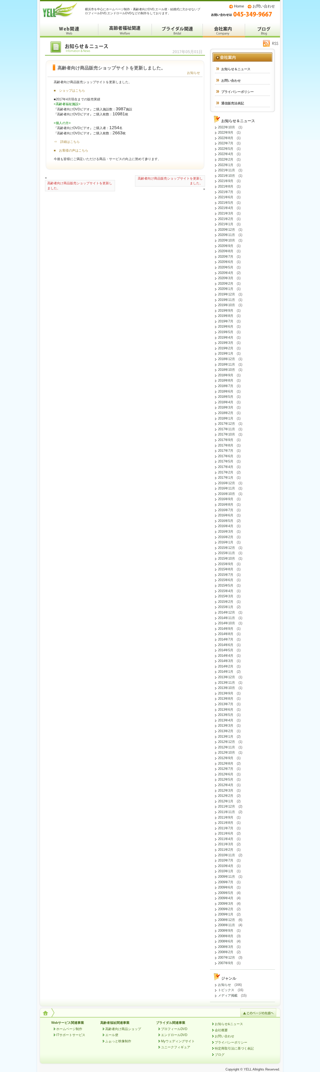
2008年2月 (225, 952)
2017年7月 (225, 450)
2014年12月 (226, 612)
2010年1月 (225, 871)
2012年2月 (225, 796)
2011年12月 (226, 806)
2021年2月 (225, 219)
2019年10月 (226, 305)
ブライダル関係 (177, 29)
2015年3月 (225, 596)
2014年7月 (225, 639)
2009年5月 (225, 893)
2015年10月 (226, 558)
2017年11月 (226, 429)
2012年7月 (225, 769)
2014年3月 (225, 661)
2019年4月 (225, 337)
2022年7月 (225, 143)
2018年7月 (225, 386)
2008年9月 (225, 930)
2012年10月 (226, 752)
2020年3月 (225, 278)
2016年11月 (226, 488)
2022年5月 (225, 149)
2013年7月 (225, 704)
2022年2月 (225, 159)
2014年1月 (225, 671)
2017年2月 (225, 472)
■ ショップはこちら (69, 90)
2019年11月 (226, 300)
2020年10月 (226, 240)
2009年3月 (225, 903)
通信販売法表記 (232, 103)
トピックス (226, 990)
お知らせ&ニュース (229, 1024)
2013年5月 (225, 715)
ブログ (262, 29)
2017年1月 (225, 477)
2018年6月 (225, 391)
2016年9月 (225, 499)
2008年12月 (226, 920)
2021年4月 (225, 208)
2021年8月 (225, 186)
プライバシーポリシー (237, 92)
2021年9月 (225, 181)
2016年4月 (225, 526)
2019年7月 (225, 321)
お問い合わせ (263, 6)
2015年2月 (225, 602)
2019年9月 (225, 310)
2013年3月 (225, 725)
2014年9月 (225, 629)
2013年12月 (226, 677)
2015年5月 (225, 585)
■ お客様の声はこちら (71, 150)
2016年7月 (225, 510)
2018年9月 (225, 375)
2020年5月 (225, 267)
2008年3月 (225, 947)
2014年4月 (225, 655)
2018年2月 (225, 413)
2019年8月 (225, 316)
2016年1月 (225, 542)
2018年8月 (225, 380)
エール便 (111, 1035)
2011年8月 (225, 823)
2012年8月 (225, 763)
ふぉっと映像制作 (118, 1041)
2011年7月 (225, 828)
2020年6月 (225, 262)
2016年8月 (225, 504)
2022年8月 (225, 138)
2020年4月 (225, 273)
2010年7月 (225, 860)
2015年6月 (225, 580)
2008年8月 (225, 936)
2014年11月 (226, 618)
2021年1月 (225, 224)
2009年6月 (225, 887)
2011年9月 (225, 817)
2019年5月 (225, 332)
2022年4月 (225, 154)
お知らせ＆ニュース (82, 48)
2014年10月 (226, 623)
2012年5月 (225, 779)
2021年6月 (225, 197)
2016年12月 (226, 483)
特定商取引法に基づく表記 (234, 1048)
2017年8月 (225, 445)
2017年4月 (225, 467)
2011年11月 (226, 812)
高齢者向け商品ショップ (123, 1029)
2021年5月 (225, 203)
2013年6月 (225, 709)
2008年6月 (225, 941)
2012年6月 (225, 774)
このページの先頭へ (258, 1012)
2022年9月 (225, 132)
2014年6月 (225, 645)
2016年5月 (225, 521)
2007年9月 (225, 963)
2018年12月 (226, 359)
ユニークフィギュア (175, 1047)
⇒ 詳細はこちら (67, 142)
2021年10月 (226, 176)
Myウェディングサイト (178, 1041)
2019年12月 (226, 294)
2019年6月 (225, 326)
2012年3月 (225, 790)
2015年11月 (226, 553)
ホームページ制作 (69, 1029)
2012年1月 (225, 801)
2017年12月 (226, 424)
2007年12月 (226, 957)
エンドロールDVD (174, 1035)
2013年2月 (225, 731)
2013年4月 (225, 720)
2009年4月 (225, 898)
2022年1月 (225, 165)
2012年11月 (226, 747)
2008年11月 (226, 925)
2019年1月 (225, 353)
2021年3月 (225, 213)
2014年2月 (225, 666)
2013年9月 (225, 693)
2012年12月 (226, 742)
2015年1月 (225, 607)
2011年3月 (225, 844)
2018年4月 (225, 402)
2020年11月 (226, 235)
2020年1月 (225, 289)
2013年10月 (226, 688)
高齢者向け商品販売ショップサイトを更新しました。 (79, 185)
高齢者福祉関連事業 (115, 1023)
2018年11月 (226, 364)
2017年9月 (225, 440)
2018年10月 (226, 370)
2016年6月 (225, 515)
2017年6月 (225, 456)
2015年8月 (225, 569)
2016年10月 (226, 494)
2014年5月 (225, 650)
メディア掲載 (228, 995)
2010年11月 (226, 855)
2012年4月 (225, 785)
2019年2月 (225, 348)
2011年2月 (225, 850)
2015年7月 (225, 575)
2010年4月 (225, 866)
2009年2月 (225, 909)
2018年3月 (225, 407)
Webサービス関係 (69, 29)
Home (239, 6)
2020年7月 (225, 256)
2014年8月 (225, 634)
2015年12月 (226, 548)
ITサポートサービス (70, 1035)
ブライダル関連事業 (170, 1023)
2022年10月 (226, 127)
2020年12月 (226, 229)
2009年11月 (226, 876)
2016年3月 (225, 531)
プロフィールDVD (174, 1029)
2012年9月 (225, 758)
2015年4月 (225, 591)
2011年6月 (225, 833)
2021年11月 (226, 170)
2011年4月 (225, 839)
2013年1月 (225, 736)
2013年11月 (226, 682)
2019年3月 (225, 343)
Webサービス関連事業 (67, 1023)
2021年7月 (225, 192)
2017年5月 (225, 461)
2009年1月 (225, 914)
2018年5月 (225, 397)
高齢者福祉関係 (125, 29)
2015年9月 (225, 564)
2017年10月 (226, 434)
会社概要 (221, 1030)
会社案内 (224, 29)
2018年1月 (225, 418)
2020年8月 (225, 251)
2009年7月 (225, 882)
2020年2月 (225, 283)
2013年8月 (225, 698)
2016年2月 (225, 537)
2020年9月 (225, 246)
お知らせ (193, 73)
